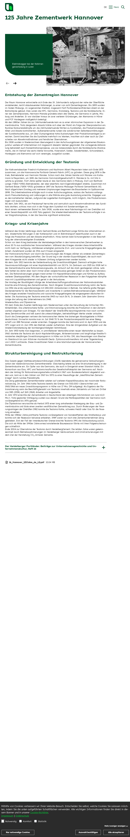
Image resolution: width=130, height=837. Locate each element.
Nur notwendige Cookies (18, 832)
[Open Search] (123, 7)
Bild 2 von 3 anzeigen (14, 83)
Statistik (42, 821)
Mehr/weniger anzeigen (115, 826)
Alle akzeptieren (116, 832)
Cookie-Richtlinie (39, 812)
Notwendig (11, 821)
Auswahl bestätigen (88, 832)
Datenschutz (22, 815)
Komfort (27, 821)
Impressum (7, 815)
